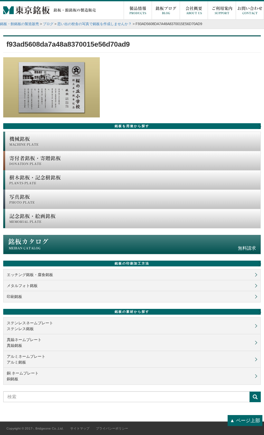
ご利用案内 (222, 10)
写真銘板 (22, 199)
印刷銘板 (14, 296)
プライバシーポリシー (112, 428)
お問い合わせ (249, 10)
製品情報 (137, 10)
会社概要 (193, 10)
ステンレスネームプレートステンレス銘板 (30, 326)
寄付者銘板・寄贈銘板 (35, 160)
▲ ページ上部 (245, 420)
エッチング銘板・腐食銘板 (30, 275)
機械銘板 (24, 141)
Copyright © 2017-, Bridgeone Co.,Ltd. (35, 428)
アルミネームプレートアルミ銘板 (26, 359)
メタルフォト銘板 (22, 285)
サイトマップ (80, 428)
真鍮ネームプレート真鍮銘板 (24, 343)
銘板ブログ (166, 10)
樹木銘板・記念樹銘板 (35, 180)
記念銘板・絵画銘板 (32, 218)
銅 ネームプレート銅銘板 (23, 376)
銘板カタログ (132, 244)
